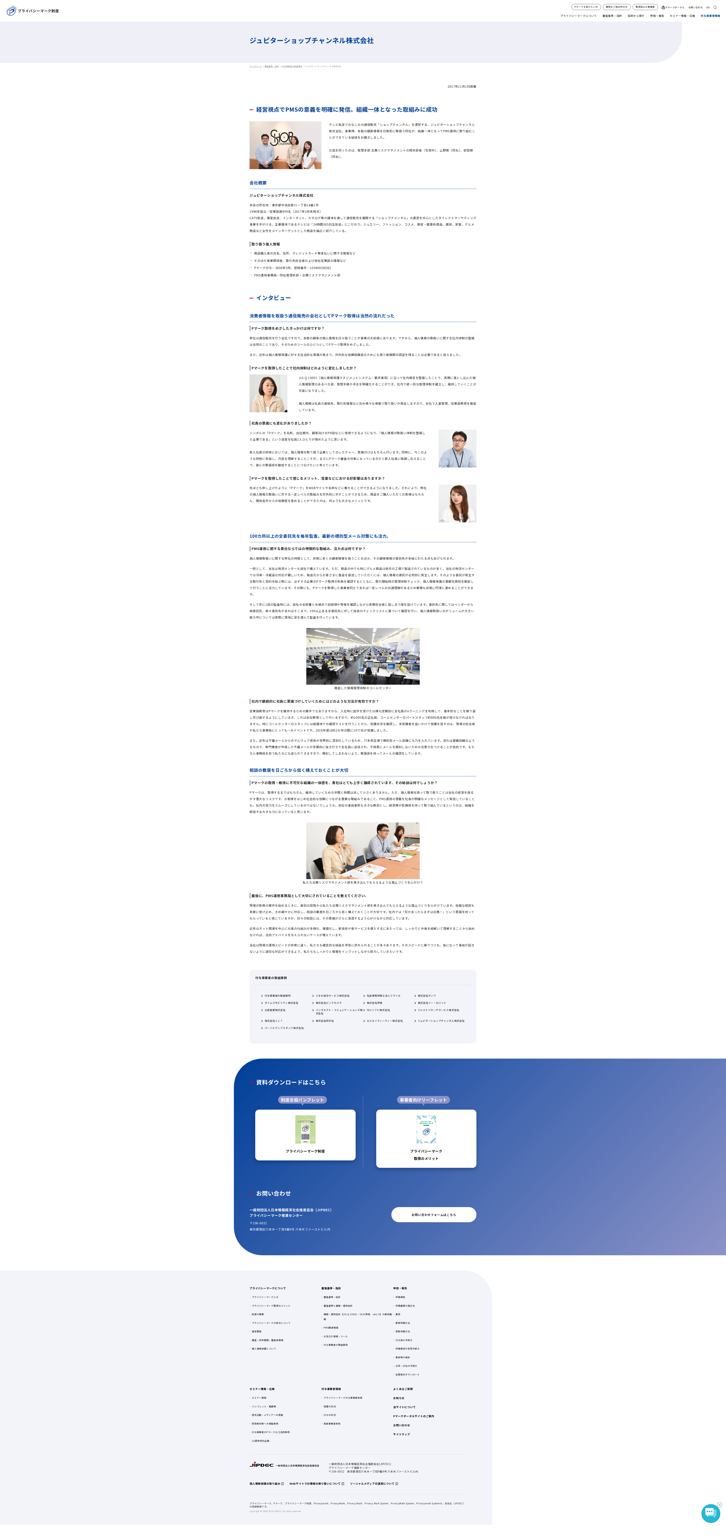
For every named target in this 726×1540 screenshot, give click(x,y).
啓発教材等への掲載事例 (265, 1423)
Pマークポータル (675, 7)
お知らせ (398, 1398)
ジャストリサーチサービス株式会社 (438, 1010)
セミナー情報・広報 (682, 16)
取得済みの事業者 (645, 6)
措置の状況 (330, 1406)
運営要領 (256, 1331)
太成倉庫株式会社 (275, 1010)
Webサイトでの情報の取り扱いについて (315, 1483)
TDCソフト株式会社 (378, 1010)
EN (708, 7)
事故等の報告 (403, 1357)
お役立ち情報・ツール (336, 1336)
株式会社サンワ (427, 995)
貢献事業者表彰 (332, 1423)
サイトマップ (401, 1434)
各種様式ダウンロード (408, 1374)
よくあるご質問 (403, 1389)
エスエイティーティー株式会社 (385, 1021)
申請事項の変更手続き (408, 1348)
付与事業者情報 (710, 16)
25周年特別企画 (260, 1440)
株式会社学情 (374, 1003)
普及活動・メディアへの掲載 (267, 1414)
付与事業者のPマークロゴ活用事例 (271, 1432)
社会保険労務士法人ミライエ (384, 995)
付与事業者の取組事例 (292, 66)
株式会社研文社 (325, 1021)
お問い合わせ (695, 7)
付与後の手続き (404, 1340)
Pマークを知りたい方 (586, 6)
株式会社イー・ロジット (432, 1003)
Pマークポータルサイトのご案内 (413, 1416)
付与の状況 (330, 1414)
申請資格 (400, 1297)
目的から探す (636, 16)
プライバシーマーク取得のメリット (271, 1305)
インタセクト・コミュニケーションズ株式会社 (339, 1011)
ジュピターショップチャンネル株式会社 (441, 1021)
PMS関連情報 (331, 1327)
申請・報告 (657, 16)
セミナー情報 (259, 1397)
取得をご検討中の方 (617, 6)
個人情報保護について (264, 1348)
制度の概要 (258, 1314)
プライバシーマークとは (265, 1297)
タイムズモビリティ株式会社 (281, 1003)
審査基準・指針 (612, 16)
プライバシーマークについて (578, 16)
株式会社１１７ (274, 1021)
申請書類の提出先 (405, 1305)
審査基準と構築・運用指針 (338, 1305)
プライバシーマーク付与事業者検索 (343, 1397)
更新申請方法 (403, 1331)
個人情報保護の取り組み (265, 1483)
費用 (398, 1314)
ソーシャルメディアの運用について (372, 1483)
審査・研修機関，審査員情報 (267, 1340)
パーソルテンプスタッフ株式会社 (284, 1028)
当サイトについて (404, 1407)
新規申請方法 (403, 1322)
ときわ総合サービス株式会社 (333, 995)
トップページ (256, 66)
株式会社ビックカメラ (329, 1003)
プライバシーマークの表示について (271, 1322)
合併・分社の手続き (406, 1365)
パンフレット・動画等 (264, 1406)
